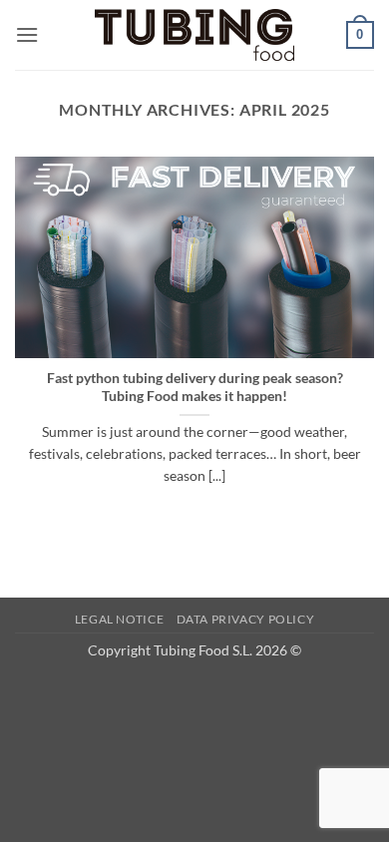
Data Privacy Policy (246, 619)
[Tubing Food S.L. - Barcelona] (194, 35)
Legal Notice (119, 619)
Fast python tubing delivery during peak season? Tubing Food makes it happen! (195, 387)
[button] (27, 34)
